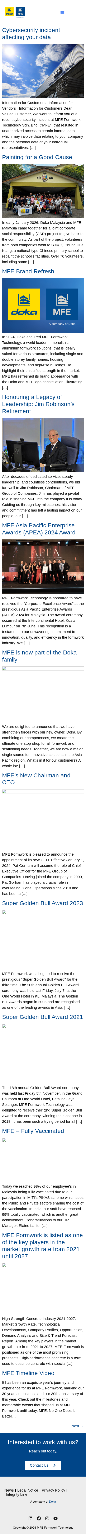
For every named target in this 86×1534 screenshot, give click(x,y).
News (9, 1490)
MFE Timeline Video (28, 1373)
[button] (62, 12)
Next (77, 1426)
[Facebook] (39, 1518)
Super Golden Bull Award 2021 (42, 1017)
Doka (52, 1501)
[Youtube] (55, 1518)
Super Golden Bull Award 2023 (42, 903)
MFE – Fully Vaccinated (33, 1131)
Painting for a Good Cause (37, 157)
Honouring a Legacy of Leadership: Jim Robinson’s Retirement (38, 404)
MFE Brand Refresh (28, 271)
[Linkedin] (30, 1518)
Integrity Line (16, 1494)
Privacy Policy (53, 1490)
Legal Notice (27, 1490)
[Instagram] (47, 1518)
